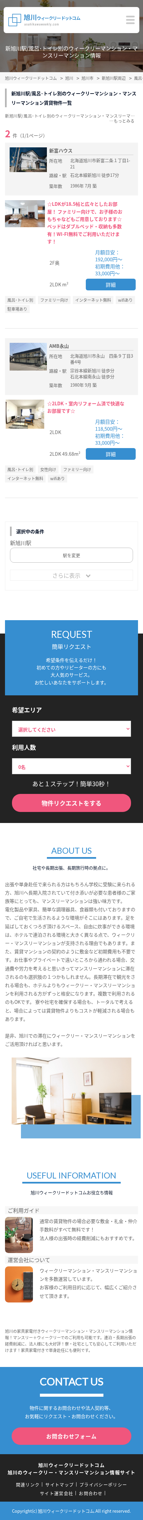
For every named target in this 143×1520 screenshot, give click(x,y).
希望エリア (27, 709)
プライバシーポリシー (103, 1484)
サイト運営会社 (56, 1493)
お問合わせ (91, 1493)
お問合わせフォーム (71, 1436)
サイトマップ (59, 1484)
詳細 (111, 284)
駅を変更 (71, 555)
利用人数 (24, 747)
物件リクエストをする (71, 803)
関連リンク (28, 1484)
